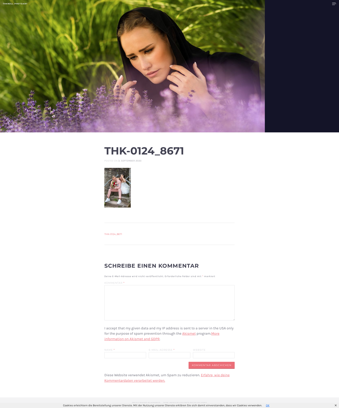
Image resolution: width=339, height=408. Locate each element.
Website (199, 350)
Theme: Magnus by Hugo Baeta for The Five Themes (185, 402)
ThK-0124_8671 (113, 234)
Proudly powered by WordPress (146, 402)
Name (109, 350)
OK (267, 405)
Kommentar (114, 283)
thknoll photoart (15, 4)
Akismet (189, 333)
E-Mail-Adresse (162, 350)
